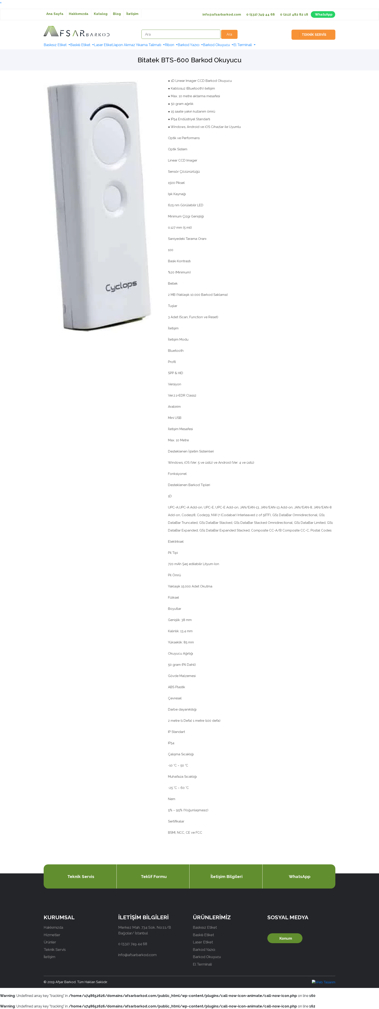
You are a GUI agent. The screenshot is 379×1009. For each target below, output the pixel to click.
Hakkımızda (78, 14)
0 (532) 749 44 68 (260, 14)
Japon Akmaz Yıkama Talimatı (137, 45)
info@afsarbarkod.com (221, 14)
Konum (285, 938)
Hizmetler (52, 935)
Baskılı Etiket (80, 45)
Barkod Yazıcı (189, 45)
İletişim (132, 14)
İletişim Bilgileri (227, 876)
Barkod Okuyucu (217, 45)
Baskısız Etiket (56, 45)
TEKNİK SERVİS (314, 35)
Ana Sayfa (54, 14)
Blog (117, 14)
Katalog (100, 14)
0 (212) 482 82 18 (294, 14)
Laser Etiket (103, 45)
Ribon (170, 45)
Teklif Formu (154, 876)
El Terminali (243, 45)
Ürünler (50, 942)
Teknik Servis (80, 876)
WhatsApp (324, 14)
